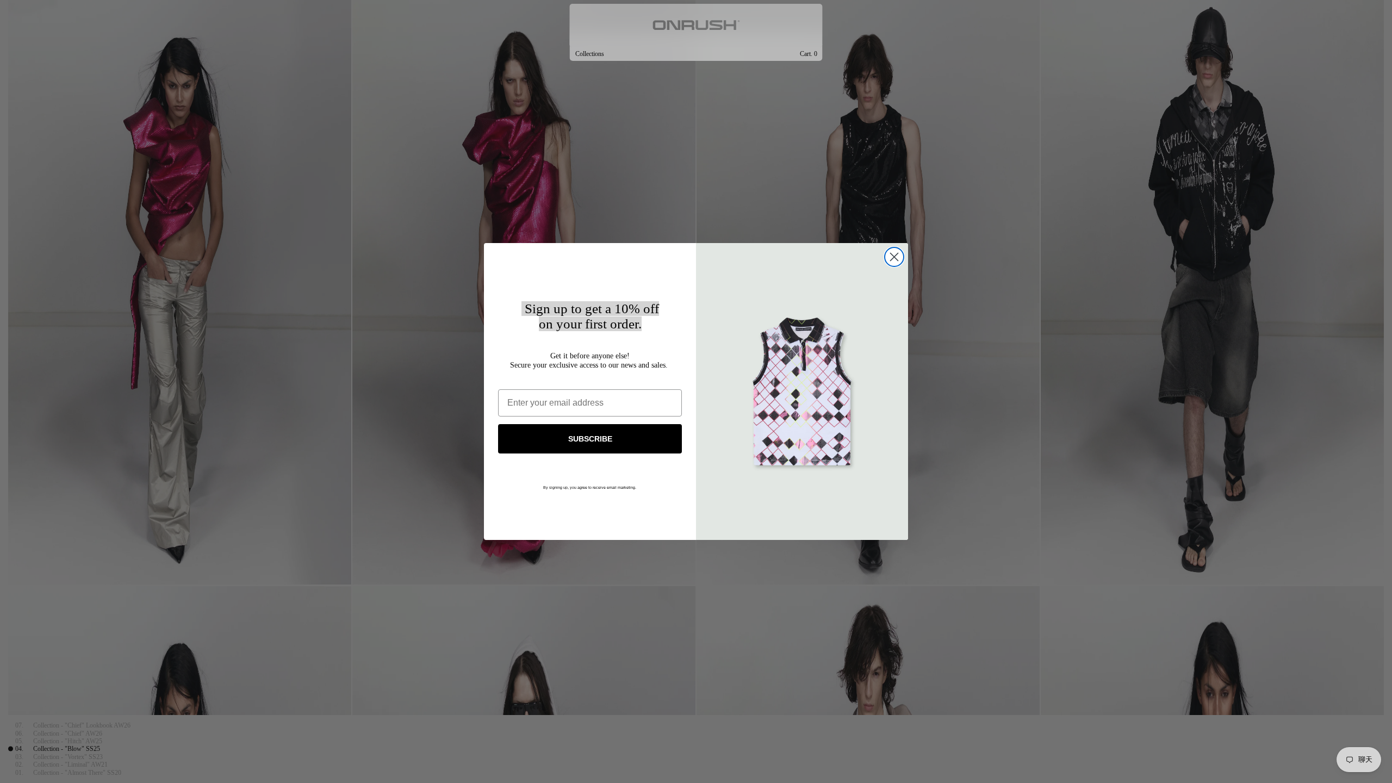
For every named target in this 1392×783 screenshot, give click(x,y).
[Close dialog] (894, 256)
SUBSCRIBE (590, 438)
